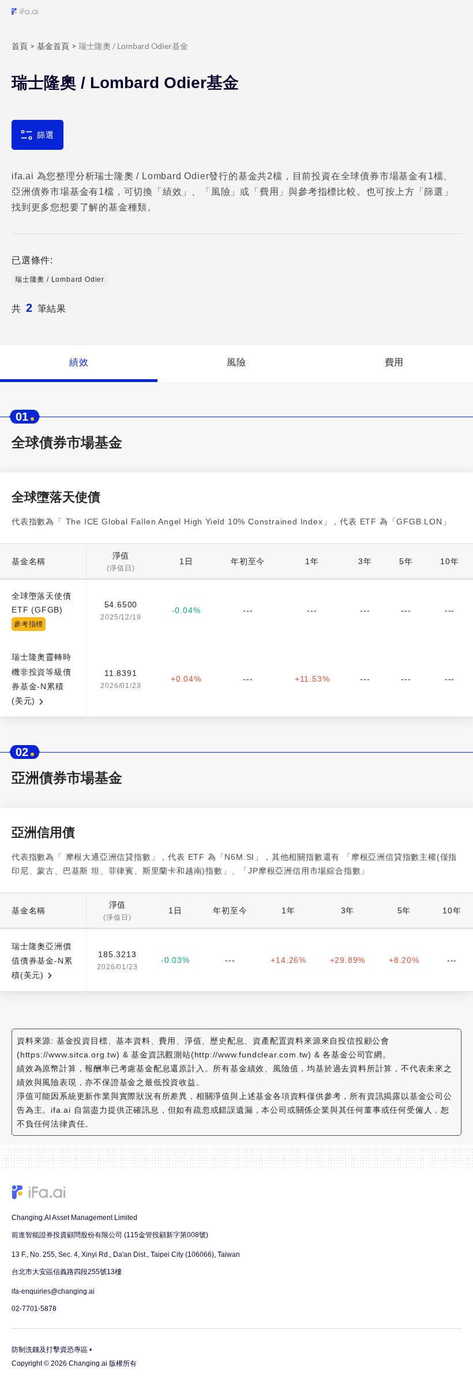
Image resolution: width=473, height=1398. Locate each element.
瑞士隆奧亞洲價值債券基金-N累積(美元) (42, 961)
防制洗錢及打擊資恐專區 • (52, 1350)
